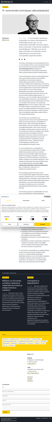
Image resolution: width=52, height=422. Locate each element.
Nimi (3, 387)
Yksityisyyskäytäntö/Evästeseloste (9, 420)
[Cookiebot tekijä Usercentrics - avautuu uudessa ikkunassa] (45, 197)
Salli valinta (26, 224)
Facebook (30, 377)
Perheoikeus (44, 341)
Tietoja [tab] (43, 200)
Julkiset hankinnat (36, 339)
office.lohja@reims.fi (33, 373)
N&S (50, 418)
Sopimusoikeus (22, 343)
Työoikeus (5, 7)
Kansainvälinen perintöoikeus (25, 341)
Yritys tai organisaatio (8, 391)
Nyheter (37, 341)
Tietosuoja (5, 277)
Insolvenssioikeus (25, 339)
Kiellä (9, 224)
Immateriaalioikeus (15, 339)
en (45, 1)
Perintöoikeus (6, 343)
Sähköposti (5, 395)
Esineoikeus (6, 339)
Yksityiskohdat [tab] (26, 200)
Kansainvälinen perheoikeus (10, 341)
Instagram (30, 381)
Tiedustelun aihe (6, 404)
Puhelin (4, 400)
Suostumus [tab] (9, 200)
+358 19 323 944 (32, 371)
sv (47, 1)
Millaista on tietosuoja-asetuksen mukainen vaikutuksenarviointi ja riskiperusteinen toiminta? (12, 285)
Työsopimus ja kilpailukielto (33, 281)
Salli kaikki (42, 224)
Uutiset (43, 343)
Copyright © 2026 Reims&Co (42, 418)
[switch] (19, 219)
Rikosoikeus (14, 343)
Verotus (5, 345)
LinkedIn (29, 379)
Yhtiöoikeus (12, 345)
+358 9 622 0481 (32, 362)
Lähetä (5, 412)
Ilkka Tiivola (5, 40)
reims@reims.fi (31, 364)
